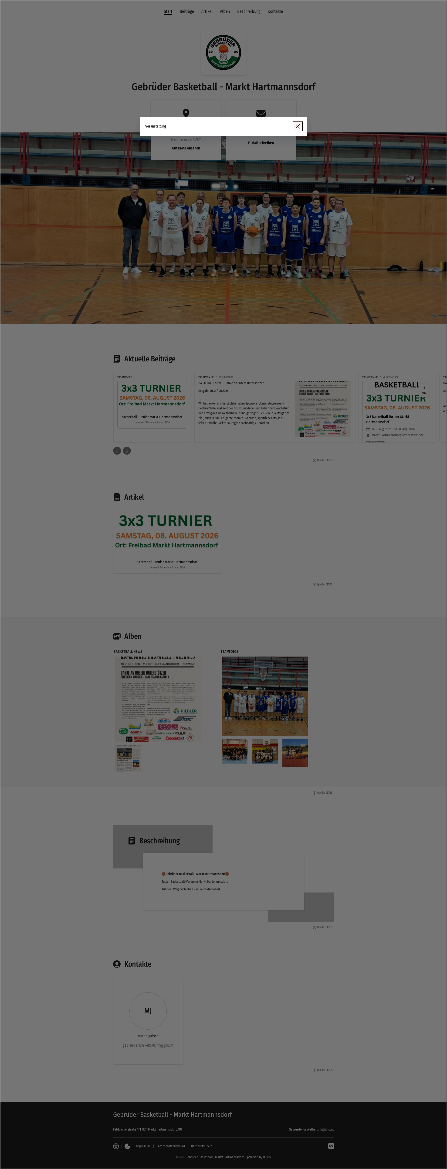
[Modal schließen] (223, 584)
